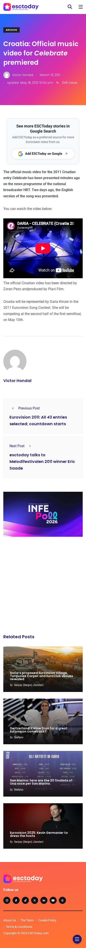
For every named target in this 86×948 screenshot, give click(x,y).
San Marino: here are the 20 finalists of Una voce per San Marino (41, 782)
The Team (27, 920)
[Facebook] (16, 900)
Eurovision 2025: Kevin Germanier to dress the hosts (39, 834)
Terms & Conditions (19, 926)
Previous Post (29, 408)
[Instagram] (6, 900)
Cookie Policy (47, 920)
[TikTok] (25, 900)
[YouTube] (53, 900)
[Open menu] (81, 7)
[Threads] (62, 900)
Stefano (18, 737)
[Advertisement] (43, 586)
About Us (9, 920)
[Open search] (70, 7)
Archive (11, 30)
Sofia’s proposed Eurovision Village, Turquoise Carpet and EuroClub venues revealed (41, 676)
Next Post (16, 446)
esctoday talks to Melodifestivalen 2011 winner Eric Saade (42, 461)
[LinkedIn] (43, 900)
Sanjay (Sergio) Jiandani (28, 685)
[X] (34, 900)
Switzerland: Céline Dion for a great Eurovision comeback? (38, 730)
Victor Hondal (17, 380)
